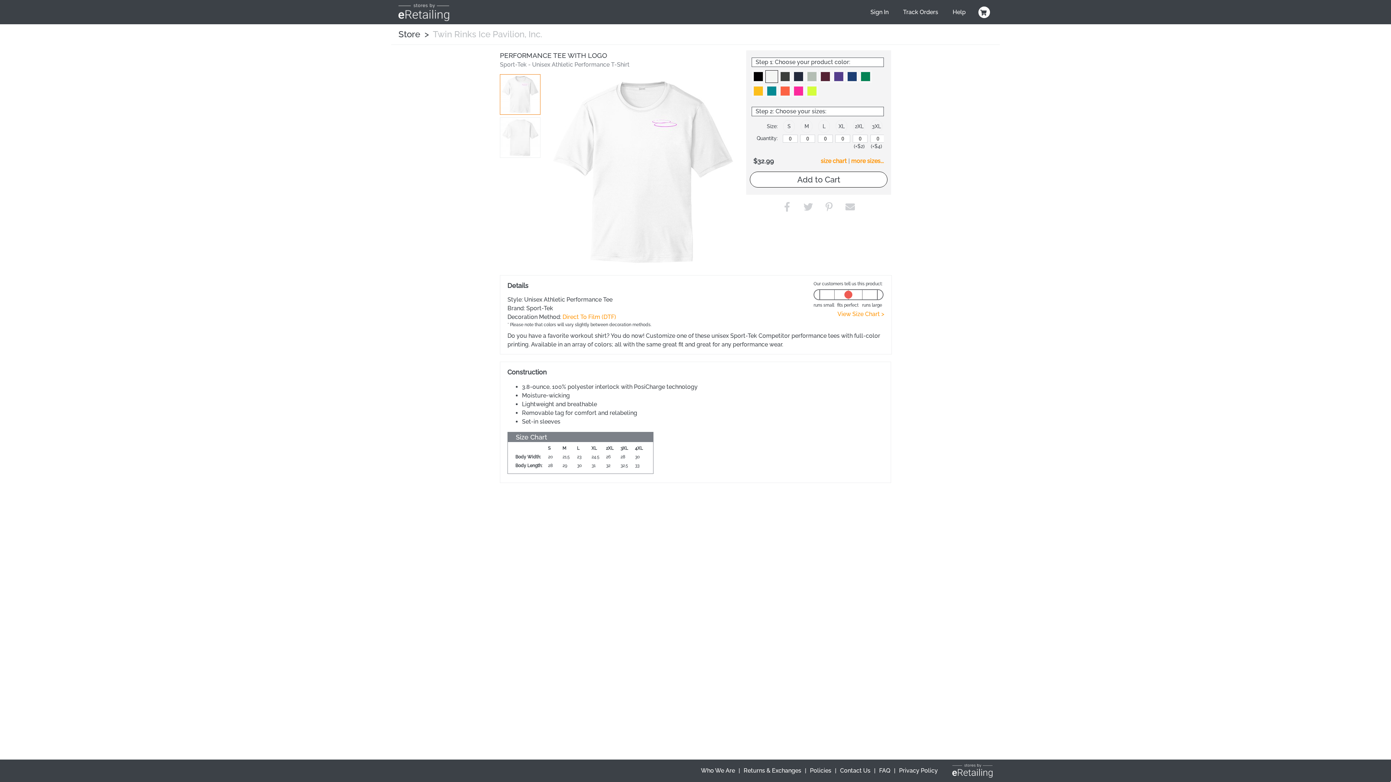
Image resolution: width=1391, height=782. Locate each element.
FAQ (884, 770)
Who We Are (718, 770)
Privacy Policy (918, 770)
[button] (520, 94)
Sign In (879, 12)
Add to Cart (818, 179)
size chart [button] (834, 160)
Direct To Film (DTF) (589, 317)
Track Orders (920, 12)
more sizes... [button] (867, 160)
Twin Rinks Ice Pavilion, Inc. (487, 34)
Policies (820, 770)
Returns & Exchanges (772, 770)
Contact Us (855, 770)
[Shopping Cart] (983, 12)
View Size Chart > (860, 314)
